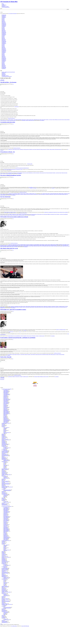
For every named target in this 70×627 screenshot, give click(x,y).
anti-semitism (23, 120)
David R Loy (5, 397)
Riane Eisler (5, 417)
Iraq (4, 464)
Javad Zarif (28, 194)
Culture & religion (14, 354)
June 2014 (3, 45)
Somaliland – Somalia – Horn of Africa (7, 604)
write (20, 331)
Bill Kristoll (4, 194)
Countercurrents (16, 106)
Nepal (4, 431)
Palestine (38, 376)
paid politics (47, 194)
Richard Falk (38, 149)
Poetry (3, 480)
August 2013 (3, 52)
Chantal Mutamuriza (6, 394)
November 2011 (4, 67)
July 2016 (3, 27)
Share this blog (2, 379)
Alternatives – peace (6, 577)
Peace (45, 172)
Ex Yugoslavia (14, 172)
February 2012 (4, 65)
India (40, 119)
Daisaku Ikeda (5, 396)
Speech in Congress (45, 376)
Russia (63, 119)
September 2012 (4, 60)
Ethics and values (23, 306)
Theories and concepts (3, 120)
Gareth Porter (10, 193)
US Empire (7, 120)
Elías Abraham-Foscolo (7, 399)
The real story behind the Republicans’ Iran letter (10, 175)
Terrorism (57, 354)
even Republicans (31, 187)
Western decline (4, 504)
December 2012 (4, 58)
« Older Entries (2, 79)
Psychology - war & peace (49, 119)
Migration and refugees (5, 468)
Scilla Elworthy (6, 418)
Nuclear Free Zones (6, 478)
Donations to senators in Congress (10, 194)
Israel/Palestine (15, 193)
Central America (4, 554)
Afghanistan (3, 423)
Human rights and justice (16, 149)
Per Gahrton (5, 416)
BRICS (11, 214)
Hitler (33, 120)
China (4, 546)
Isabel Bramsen (5, 522)
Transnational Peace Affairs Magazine (7, 76)
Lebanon (5, 583)
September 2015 (4, 34)
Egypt (4, 580)
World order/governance (13, 120)
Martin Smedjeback (6, 530)
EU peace (18, 244)
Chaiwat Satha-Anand (6, 511)
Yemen (4, 585)
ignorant (25, 330)
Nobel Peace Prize (4, 472)
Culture (9, 119)
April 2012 (3, 64)
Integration (3, 457)
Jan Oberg (34, 172)
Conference (14, 212)
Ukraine (1, 173)
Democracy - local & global (14, 119)
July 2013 (3, 53)
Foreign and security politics (7, 607)
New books (3, 471)
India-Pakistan (5, 430)
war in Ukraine (15, 246)
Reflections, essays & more (58, 119)
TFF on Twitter (4, 74)
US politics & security (31, 193)
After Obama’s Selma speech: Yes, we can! (9, 248)
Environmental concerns (17, 306)
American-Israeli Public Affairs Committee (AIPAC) (56, 193)
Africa (3, 424)
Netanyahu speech (35, 194)
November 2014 (4, 41)
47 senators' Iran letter (45, 193)
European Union (31, 119)
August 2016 (3, 26)
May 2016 (3, 28)
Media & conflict (53, 244)
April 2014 (3, 46)
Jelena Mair (5, 406)
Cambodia (5, 428)
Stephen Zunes (5, 421)
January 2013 (3, 57)
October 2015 (3, 33)
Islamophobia (3, 458)
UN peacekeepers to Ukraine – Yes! (7, 151)
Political (65, 244)
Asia (8, 214)
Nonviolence (37, 172)
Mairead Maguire (6, 410)
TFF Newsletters (4, 492)
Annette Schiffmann (6, 391)
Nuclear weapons (42, 172)
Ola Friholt (5, 533)
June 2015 (3, 36)
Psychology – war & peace (5, 599)
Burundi (3, 435)
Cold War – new (4, 437)
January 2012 (3, 66)
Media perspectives (26, 149)
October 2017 (3, 16)
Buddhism (3, 434)
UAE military (4, 246)
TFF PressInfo (31, 245)
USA (35, 193)
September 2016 (4, 25)
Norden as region (4, 591)
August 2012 (3, 61)
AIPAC (49, 193)
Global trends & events (37, 119)
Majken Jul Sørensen (6, 411)
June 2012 (3, 62)
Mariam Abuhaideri (6, 412)
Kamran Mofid (5, 527)
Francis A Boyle (6, 400)
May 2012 (3, 63)
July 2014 (3, 44)
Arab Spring (5, 462)
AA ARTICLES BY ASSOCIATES (6, 506)
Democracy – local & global (5, 439)
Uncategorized (53, 306)
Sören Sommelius (6, 538)
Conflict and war (10, 149)
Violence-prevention (52, 149)
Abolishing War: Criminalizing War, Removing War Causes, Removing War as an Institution (56, 212)
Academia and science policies (6, 540)
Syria (4, 467)
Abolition (5, 476)
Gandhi (29, 120)
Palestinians (41, 376)
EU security (27, 244)
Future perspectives (34, 214)
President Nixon (51, 194)
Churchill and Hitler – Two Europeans (8, 82)
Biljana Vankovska (6, 509)
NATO (3, 470)
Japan (4, 548)
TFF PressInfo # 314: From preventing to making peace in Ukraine (14, 216)
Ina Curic (5, 404)
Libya (4, 466)
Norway (3, 475)
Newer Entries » (2, 80)
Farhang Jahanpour (6, 517)
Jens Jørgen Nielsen (6, 524)
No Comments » (42, 120)
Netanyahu (31, 194)
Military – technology (4, 469)
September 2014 (4, 43)
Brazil (4, 488)
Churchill (26, 120)
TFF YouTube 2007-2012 (5, 75)
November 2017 (4, 15)
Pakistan (3, 596)
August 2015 (3, 35)
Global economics (39, 214)
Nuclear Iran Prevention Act (41, 194)
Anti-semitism (10, 354)
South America (4, 487)
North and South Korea (7, 432)
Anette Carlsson (6, 390)
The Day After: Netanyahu (5, 356)
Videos (3, 620)
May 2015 (3, 37)
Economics (5, 495)
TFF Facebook (4, 72)
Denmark (3, 440)
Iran (12, 193)
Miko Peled (5, 414)
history (31, 120)
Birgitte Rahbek (6, 392)
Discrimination (4, 442)
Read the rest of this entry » (11, 118)
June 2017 (3, 19)
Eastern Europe (24, 119)
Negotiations (57, 244)
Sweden (3, 606)
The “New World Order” (5, 196)
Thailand (5, 433)
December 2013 (4, 49)
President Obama (11, 331)
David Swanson (6, 398)
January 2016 (3, 31)
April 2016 (3, 29)
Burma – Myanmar (6, 427)
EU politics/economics (23, 244)
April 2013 (3, 55)
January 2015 (3, 40)
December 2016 (4, 23)
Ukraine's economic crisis (10, 246)
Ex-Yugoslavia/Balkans (19, 172)
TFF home (3, 73)
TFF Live (3, 609)
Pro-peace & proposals (49, 172)
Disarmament (3, 559)
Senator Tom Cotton (56, 194)
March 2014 (3, 47)
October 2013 (3, 51)
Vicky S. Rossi (5, 422)
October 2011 (3, 68)
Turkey (3, 497)
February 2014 (4, 48)
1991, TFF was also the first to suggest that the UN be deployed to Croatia (12, 169)
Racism (54, 119)
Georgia (3, 453)
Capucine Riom (6, 393)
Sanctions (22, 245)
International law (21, 149)
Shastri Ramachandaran (7, 420)
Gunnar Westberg (33, 354)
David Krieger (5, 514)
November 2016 (4, 24)
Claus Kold (5, 395)
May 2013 (3, 54)
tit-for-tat (1, 246)
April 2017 (3, 20)
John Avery (5, 408)
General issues (5, 477)
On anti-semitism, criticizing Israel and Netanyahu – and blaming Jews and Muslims (17, 337)
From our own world (25, 172)
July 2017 (3, 18)
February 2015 (4, 39)
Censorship (3, 436)
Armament (3, 543)
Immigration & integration (7, 490)
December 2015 (4, 32)
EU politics (27, 119)
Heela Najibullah (6, 403)
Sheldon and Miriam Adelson (63, 194)
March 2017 (3, 21)
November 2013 (4, 50)
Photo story (3, 479)
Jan (12, 339)
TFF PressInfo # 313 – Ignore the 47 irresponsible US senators (13, 309)
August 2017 (3, 17)
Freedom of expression (27, 354)
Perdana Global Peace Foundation (8, 212)
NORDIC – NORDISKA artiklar (6, 474)
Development (19, 119)
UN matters (4, 173)
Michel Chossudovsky (6, 413)
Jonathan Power (45, 306)
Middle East (18, 193)
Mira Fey (5, 532)
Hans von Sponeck (6, 402)
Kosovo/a (49, 244)
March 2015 (3, 38)
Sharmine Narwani (6, 419)
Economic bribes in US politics (19, 194)
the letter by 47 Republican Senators (60, 329)
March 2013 (3, 56)
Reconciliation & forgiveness (14, 245)
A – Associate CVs (6, 389)
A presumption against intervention (7, 122)
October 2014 (3, 42)
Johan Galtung (43, 119)
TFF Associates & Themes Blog (8, 1)
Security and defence (66, 119)
